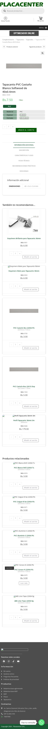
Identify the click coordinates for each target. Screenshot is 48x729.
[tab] (24, 145)
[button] (41, 27)
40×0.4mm (24, 118)
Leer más (24, 583)
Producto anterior (12, 47)
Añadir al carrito (26, 130)
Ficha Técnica (24, 161)
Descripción (24, 150)
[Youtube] (18, 661)
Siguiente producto (35, 47)
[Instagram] (9, 661)
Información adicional (24, 145)
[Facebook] (4, 661)
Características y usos (24, 155)
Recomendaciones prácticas (24, 166)
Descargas (24, 171)
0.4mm (23, 115)
